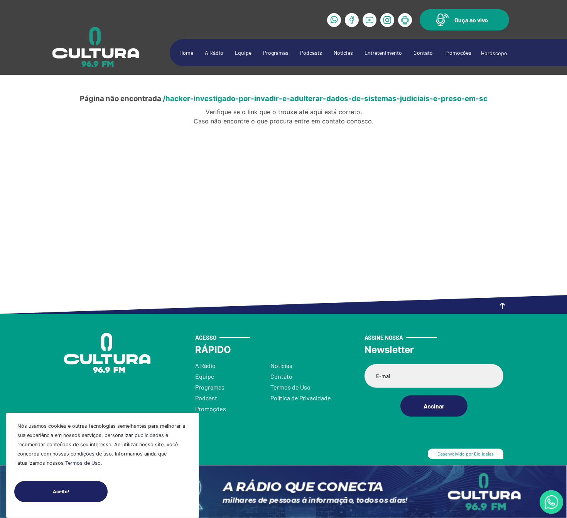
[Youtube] (369, 20)
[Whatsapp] (334, 20)
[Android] (405, 20)
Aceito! (61, 491)
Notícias (343, 52)
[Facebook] (352, 20)
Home (186, 52)
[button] (464, 19)
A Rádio (214, 52)
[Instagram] (387, 20)
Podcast (206, 398)
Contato (423, 52)
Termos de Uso (83, 463)
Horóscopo (494, 53)
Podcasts (311, 52)
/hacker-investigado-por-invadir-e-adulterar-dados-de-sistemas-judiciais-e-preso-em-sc (325, 98)
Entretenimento (383, 52)
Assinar (434, 406)
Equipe (243, 52)
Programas (276, 52)
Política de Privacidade (300, 398)
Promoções (457, 52)
